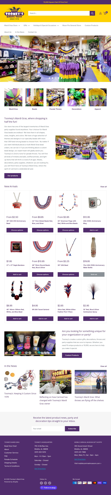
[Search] (92, 13)
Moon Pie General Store (71, 25)
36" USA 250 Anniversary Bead (16, 222)
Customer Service (11, 453)
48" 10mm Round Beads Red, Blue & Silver (41, 266)
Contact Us (32, 32)
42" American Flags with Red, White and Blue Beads (68, 222)
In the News (19, 32)
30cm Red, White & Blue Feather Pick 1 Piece (66, 311)
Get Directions (40, 469)
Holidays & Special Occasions (44, 25)
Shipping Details (10, 463)
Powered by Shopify (11, 482)
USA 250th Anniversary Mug (92, 222)
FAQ (5, 456)
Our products (13, 176)
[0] (105, 13)
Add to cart (94, 230)
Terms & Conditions (12, 466)
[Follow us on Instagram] (45, 483)
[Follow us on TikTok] (49, 483)
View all (103, 187)
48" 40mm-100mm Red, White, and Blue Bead (15, 311)
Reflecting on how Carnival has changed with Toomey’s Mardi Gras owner (54, 400)
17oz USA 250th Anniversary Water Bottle (93, 266)
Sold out (94, 274)
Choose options (17, 230)
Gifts (25, 25)
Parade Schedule (11, 459)
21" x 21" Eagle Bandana (15, 265)
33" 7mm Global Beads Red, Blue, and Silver (42, 222)
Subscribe (72, 429)
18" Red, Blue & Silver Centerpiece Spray (91, 311)
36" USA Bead (63, 265)
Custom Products (91, 25)
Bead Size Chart (10, 446)
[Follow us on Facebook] (41, 483)
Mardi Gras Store (10, 25)
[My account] (100, 13)
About (6, 449)
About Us (7, 32)
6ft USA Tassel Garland (40, 309)
